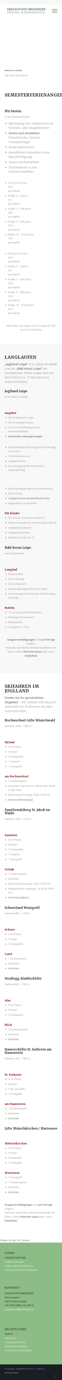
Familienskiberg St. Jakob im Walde (27, 811)
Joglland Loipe (16, 364)
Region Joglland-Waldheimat (19, 1265)
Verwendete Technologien (18, 1350)
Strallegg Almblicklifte (23, 978)
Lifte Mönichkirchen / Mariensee (31, 1128)
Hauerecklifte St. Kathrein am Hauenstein (28, 1051)
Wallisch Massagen (14, 1261)
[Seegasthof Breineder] (26, 11)
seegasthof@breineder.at (19, 1309)
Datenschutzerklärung (16, 1346)
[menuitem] (53, 11)
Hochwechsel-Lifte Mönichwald (30, 720)
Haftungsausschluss (15, 1342)
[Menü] (53, 11)
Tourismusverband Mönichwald (21, 1269)
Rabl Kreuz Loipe (29, 368)
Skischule (13, 968)
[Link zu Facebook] (55, 1376)
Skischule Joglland (18, 897)
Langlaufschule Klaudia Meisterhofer (29, 498)
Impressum (11, 1338)
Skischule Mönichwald (20, 799)
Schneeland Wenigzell (22, 908)
